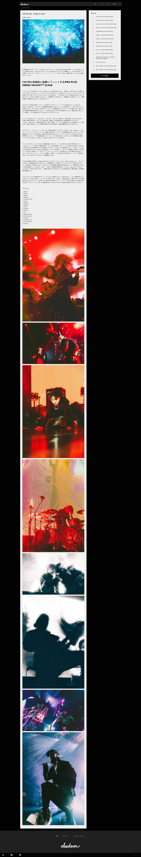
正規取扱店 (114, 4)
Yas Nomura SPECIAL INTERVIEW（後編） (105, 16)
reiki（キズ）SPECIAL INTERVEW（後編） (104, 49)
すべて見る (104, 75)
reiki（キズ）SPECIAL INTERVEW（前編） (104, 53)
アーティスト (101, 4)
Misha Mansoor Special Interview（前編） (104, 46)
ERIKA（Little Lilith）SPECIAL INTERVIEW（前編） (106, 27)
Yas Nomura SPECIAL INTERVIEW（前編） (105, 20)
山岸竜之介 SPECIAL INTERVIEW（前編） (105, 38)
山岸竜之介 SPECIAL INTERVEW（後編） (104, 35)
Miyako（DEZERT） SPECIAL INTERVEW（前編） (106, 69)
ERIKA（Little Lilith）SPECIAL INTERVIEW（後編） (106, 24)
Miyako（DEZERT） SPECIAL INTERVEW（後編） (106, 66)
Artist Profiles (25, 8)
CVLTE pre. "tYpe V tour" (101, 62)
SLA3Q (79, 130)
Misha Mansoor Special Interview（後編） (104, 42)
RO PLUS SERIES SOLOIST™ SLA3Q (47, 73)
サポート (108, 4)
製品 (95, 4)
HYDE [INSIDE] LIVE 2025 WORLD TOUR (104, 31)
